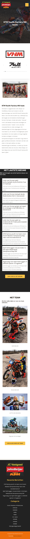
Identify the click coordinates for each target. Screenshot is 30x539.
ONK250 (15, 510)
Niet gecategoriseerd (15, 526)
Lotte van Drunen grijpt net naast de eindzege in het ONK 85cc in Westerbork (14, 208)
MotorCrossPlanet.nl (17, 536)
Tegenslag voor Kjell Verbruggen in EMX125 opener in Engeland (15, 262)
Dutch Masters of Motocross (15, 505)
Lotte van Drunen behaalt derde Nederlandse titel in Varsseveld (14, 195)
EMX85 (15, 519)
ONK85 (15, 523)
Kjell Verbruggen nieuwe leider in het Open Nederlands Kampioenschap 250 (14, 249)
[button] (3, 65)
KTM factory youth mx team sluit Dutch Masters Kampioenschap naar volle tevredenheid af (14, 235)
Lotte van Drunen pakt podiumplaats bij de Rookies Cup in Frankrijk (14, 182)
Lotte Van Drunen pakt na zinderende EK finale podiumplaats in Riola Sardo (15, 221)
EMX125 (15, 507)
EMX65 (15, 521)
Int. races (15, 517)
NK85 (15, 512)
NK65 (15, 514)
